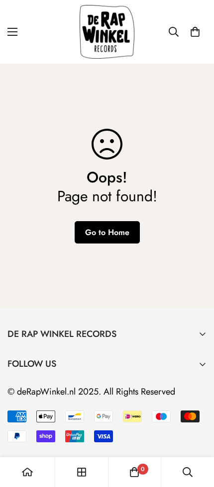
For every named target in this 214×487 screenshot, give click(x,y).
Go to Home (107, 232)
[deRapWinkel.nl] (107, 32)
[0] (195, 31)
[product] (27, 472)
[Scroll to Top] (196, 434)
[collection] (82, 472)
